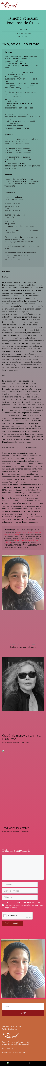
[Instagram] (26, 5)
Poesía (21, 30)
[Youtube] (35, 5)
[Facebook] (30, 5)
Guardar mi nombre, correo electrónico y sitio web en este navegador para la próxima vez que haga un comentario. (24, 905)
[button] (8, 628)
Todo (25, 30)
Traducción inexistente (15, 828)
